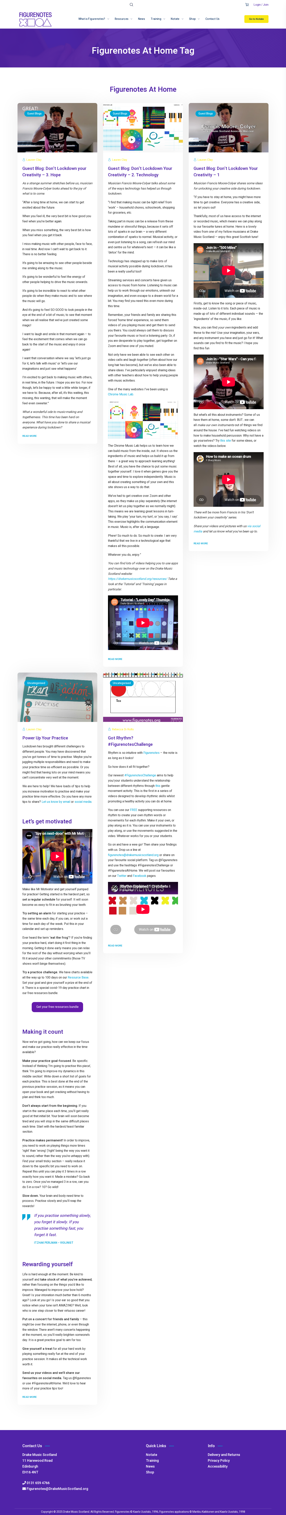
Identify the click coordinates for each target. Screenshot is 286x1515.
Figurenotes (151, 753)
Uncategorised (36, 683)
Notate (151, 1454)
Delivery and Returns (224, 1454)
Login (257, 5)
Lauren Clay (33, 160)
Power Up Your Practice (45, 738)
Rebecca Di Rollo (123, 729)
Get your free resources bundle (57, 1007)
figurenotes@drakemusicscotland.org (133, 855)
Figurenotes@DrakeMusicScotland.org (57, 1488)
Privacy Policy (219, 1460)
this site (225, 440)
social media (83, 801)
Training (152, 1460)
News (150, 1466)
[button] (131, 5)
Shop (150, 1472)
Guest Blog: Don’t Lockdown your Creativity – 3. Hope (54, 171)
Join (265, 5)
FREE (133, 810)
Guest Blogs (34, 114)
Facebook (139, 876)
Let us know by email (56, 801)
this (157, 786)
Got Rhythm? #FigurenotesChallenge (130, 741)
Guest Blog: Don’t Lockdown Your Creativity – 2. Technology (140, 171)
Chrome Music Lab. (121, 394)
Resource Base (78, 977)
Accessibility (218, 1466)
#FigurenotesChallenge (140, 775)
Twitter (121, 876)
